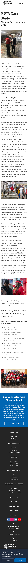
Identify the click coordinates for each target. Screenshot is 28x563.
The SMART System (14, 452)
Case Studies (5, 10)
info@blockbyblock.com (14, 534)
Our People (14, 439)
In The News (14, 477)
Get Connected (14, 423)
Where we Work (14, 463)
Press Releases (14, 479)
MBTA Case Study (16, 10)
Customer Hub (14, 466)
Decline (8, 560)
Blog (14, 475)
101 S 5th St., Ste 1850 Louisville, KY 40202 (14, 527)
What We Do (14, 450)
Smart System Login (14, 490)
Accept (20, 560)
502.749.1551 (14, 540)
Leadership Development (14, 493)
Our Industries (14, 461)
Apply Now (14, 501)
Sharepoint (14, 488)
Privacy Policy (14, 510)
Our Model (14, 448)
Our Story (14, 436)
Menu (21, 3)
